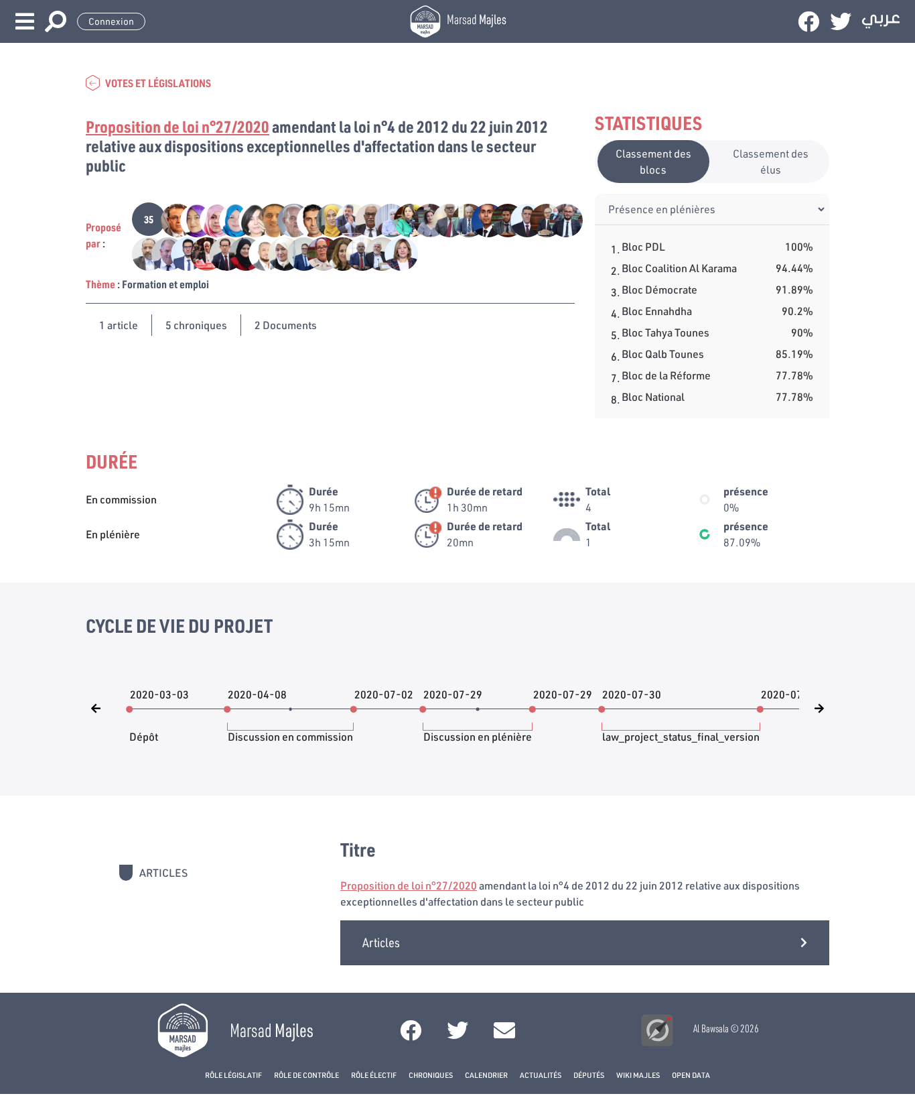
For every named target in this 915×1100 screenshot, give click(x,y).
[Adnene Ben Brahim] (481, 219)
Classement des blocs (653, 161)
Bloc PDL (643, 246)
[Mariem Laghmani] (423, 219)
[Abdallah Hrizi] (442, 219)
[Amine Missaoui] (500, 219)
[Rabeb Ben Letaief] (239, 252)
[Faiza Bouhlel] (384, 219)
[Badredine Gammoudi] (345, 219)
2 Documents (286, 325)
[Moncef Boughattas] (161, 252)
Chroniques (431, 1075)
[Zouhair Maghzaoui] (170, 219)
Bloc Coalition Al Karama (679, 268)
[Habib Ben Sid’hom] (558, 219)
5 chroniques (196, 325)
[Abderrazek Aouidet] (462, 219)
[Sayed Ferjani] (374, 252)
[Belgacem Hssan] (364, 219)
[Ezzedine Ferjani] (520, 219)
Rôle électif (374, 1075)
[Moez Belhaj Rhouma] (306, 219)
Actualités (540, 1075)
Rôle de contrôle (306, 1075)
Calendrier (486, 1075)
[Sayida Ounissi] (190, 219)
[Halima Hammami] (316, 252)
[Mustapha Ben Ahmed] (287, 219)
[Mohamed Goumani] (355, 252)
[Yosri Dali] (297, 252)
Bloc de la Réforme (666, 375)
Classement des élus (770, 161)
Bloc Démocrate (659, 289)
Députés (588, 1075)
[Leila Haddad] (336, 252)
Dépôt (143, 730)
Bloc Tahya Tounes (665, 332)
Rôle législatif (233, 1075)
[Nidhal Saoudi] (180, 252)
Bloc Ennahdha (657, 311)
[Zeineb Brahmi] (209, 219)
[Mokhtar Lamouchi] (141, 252)
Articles (381, 942)
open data (691, 1075)
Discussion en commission (290, 730)
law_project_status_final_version (681, 730)
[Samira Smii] (277, 252)
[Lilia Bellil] (403, 219)
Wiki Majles (638, 1075)
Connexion (111, 21)
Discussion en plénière (477, 730)
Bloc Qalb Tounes (663, 354)
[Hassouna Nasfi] (267, 219)
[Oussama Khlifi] (219, 252)
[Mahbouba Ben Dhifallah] (228, 219)
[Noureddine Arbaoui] (200, 252)
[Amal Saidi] (326, 219)
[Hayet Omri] (248, 219)
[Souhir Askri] (393, 252)
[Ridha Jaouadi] (258, 252)
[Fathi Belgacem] (539, 219)
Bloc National (653, 396)
